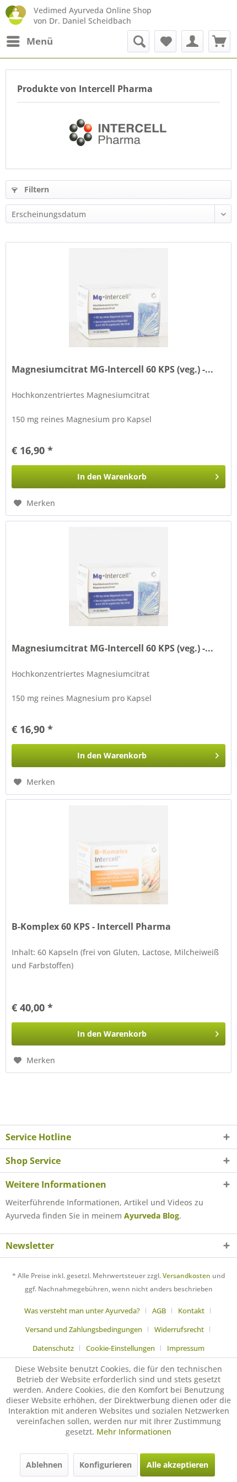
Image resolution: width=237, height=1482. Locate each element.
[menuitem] (29, 41)
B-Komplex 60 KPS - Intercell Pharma (91, 927)
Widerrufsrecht (179, 1329)
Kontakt (191, 1311)
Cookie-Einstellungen (120, 1348)
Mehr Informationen (133, 1431)
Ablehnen (44, 1464)
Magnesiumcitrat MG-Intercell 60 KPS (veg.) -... (112, 369)
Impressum (185, 1348)
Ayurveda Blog (151, 1215)
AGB (159, 1311)
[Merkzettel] (165, 41)
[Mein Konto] (192, 41)
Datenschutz (53, 1348)
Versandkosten (187, 1275)
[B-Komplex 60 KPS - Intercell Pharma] (118, 854)
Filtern (35, 189)
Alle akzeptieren (177, 1464)
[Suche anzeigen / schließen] (138, 41)
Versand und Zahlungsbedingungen (83, 1329)
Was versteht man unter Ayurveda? (82, 1311)
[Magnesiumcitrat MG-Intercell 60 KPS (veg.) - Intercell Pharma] (118, 297)
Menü (39, 41)
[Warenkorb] (219, 41)
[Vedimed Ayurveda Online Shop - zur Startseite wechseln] (16, 15)
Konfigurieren (105, 1464)
